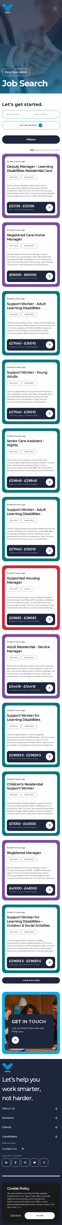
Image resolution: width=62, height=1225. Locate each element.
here (19, 1207)
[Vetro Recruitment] (7, 9)
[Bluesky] (34, 1162)
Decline (15, 1215)
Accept (39, 1215)
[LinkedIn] (6, 1162)
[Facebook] (16, 1162)
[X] (44, 1162)
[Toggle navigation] (55, 8)
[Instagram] (25, 1162)
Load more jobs (31, 980)
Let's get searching (28, 125)
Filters (31, 139)
